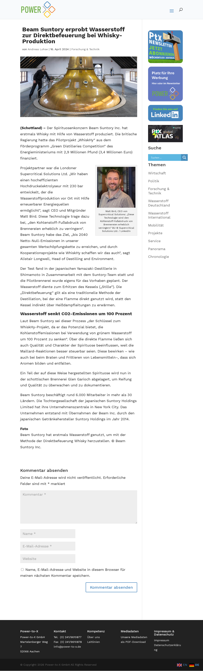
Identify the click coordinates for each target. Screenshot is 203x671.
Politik (153, 181)
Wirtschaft (157, 173)
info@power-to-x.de (67, 646)
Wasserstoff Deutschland (159, 203)
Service (154, 241)
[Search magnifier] (184, 157)
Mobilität (156, 225)
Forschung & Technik (85, 49)
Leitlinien (93, 641)
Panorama (156, 249)
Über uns (93, 637)
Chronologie (158, 256)
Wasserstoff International (159, 215)
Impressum (161, 640)
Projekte (155, 233)
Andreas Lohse (38, 49)
